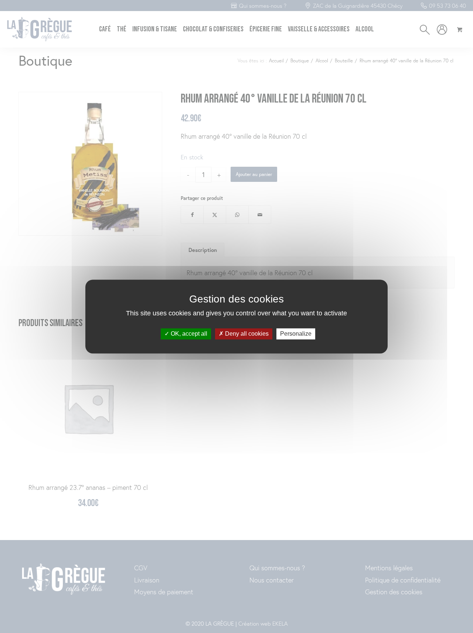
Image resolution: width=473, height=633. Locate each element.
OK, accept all (188, 334)
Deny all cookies (246, 334)
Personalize (296, 334)
